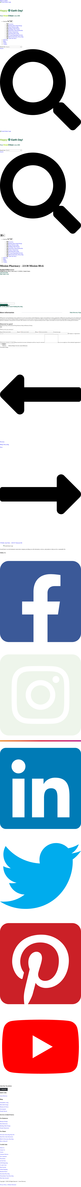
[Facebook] (40, 647)
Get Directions (4, 305)
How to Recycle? (4, 1141)
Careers (1, 1152)
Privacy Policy (3, 1184)
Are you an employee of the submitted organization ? (69, 342)
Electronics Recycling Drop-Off (7, 1134)
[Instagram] (40, 740)
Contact (5, 44)
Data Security (3, 1167)
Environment (3, 1109)
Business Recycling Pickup (15, 25)
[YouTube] (40, 1082)
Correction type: (57, 332)
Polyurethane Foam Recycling (6, 1176)
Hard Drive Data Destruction (15, 30)
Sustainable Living (4, 1102)
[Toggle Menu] (11, 21)
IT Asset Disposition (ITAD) (15, 35)
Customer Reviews (4, 1154)
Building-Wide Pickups (5, 1126)
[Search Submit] (21, 47)
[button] (8, 21)
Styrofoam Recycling (13, 33)
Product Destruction (13, 32)
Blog (4, 41)
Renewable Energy (4, 1104)
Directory (5, 39)
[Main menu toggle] (2, 235)
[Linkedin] (40, 834)
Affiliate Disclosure (11, 1184)
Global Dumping (4, 1169)
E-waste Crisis (3, 1165)
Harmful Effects (3, 1171)
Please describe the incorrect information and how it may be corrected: (30, 342)
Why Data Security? (4, 1178)
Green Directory (3, 1096)
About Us (2, 1147)
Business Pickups (4, 1121)
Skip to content (4, 0)
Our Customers (3, 1156)
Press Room (2, 1158)
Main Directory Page (75, 312)
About (4, 42)
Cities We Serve (12, 38)
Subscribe (4, 1089)
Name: (1, 332)
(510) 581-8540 (4, 272)
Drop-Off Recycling (13, 27)
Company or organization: (74, 333)
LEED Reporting (4, 1163)
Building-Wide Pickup (14, 29)
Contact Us (2, 1150)
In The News (3, 1160)
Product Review (3, 1111)
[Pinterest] (40, 1009)
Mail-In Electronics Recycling (15, 36)
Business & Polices (4, 1106)
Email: (19, 332)
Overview (10, 24)
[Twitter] (40, 916)
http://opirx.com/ (4, 274)
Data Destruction (4, 1123)
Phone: (37, 332)
